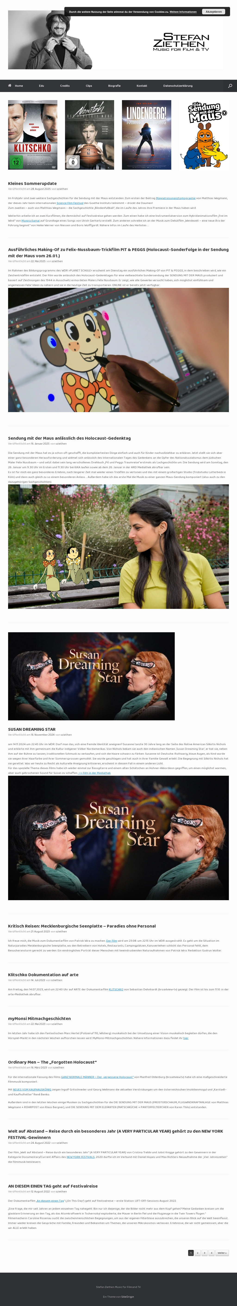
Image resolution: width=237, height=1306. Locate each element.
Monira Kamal (31, 220)
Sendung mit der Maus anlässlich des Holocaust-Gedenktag (69, 438)
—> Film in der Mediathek (94, 773)
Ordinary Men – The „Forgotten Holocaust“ (52, 1062)
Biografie (114, 85)
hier (185, 1038)
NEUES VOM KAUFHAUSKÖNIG (32, 1089)
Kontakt (142, 85)
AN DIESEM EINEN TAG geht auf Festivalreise (53, 1186)
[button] (230, 86)
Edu (41, 85)
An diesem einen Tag (50, 1201)
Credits (65, 85)
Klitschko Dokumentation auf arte (43, 975)
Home (19, 85)
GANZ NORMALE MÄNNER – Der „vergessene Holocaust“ (97, 1077)
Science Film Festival (70, 203)
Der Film (111, 941)
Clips (89, 85)
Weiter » (222, 1253)
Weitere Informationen (183, 11)
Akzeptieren (214, 12)
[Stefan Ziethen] (115, 39)
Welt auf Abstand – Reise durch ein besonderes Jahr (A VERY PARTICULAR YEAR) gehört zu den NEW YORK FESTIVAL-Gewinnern (115, 1135)
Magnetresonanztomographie (176, 198)
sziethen (62, 189)
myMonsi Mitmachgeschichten (39, 1019)
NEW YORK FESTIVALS (81, 1157)
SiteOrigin (127, 1297)
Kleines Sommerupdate (32, 184)
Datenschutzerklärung (178, 85)
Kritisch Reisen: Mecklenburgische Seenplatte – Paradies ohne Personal (82, 926)
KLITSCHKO (116, 989)
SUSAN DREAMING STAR (32, 730)
